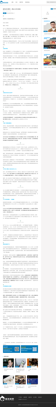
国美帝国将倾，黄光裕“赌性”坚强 (8, 370)
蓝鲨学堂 (30, 397)
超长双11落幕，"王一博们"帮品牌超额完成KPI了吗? (20, 387)
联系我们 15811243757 (23, 399)
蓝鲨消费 (25, 397)
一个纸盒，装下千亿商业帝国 (32, 370)
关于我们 (20, 397)
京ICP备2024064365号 (34, 404)
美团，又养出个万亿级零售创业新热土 (8, 387)
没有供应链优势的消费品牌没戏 (32, 387)
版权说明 (40, 397)
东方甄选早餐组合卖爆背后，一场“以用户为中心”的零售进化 (20, 370)
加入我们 (35, 397)
